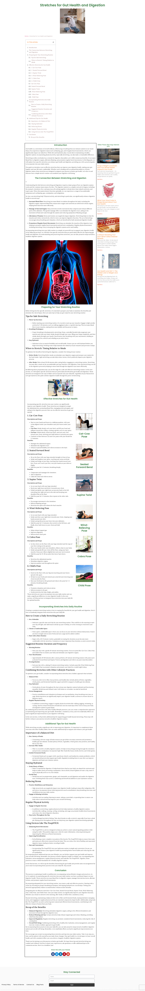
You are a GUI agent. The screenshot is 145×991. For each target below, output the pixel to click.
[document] (72, 495)
